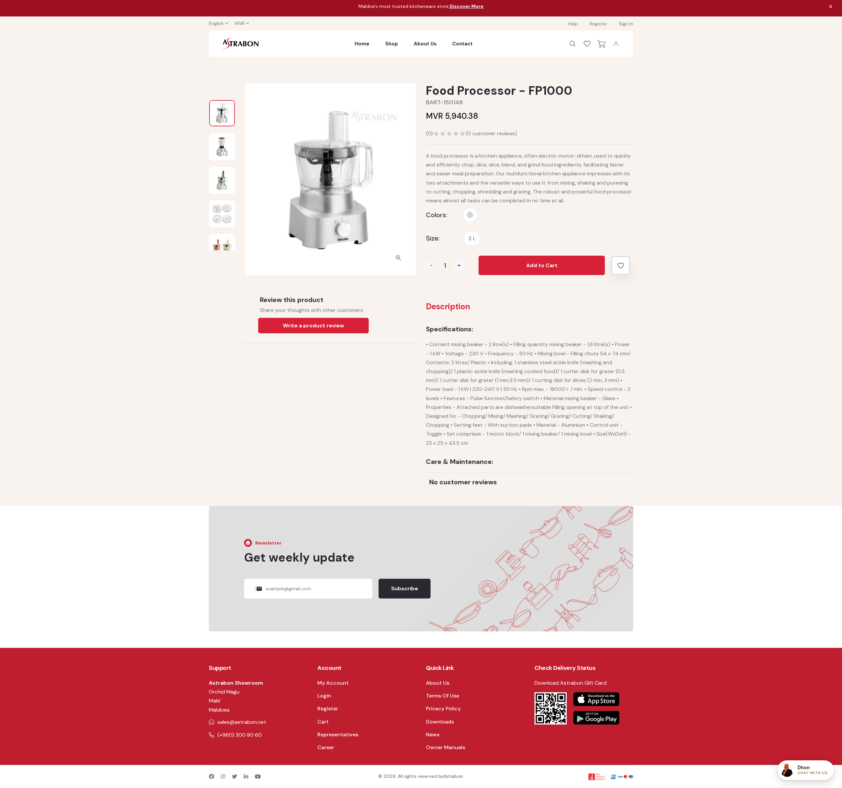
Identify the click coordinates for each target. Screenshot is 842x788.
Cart (323, 721)
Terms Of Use (442, 695)
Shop (391, 43)
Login (324, 695)
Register (598, 24)
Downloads (440, 721)
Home (362, 43)
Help (573, 24)
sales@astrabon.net (241, 722)
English (216, 23)
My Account (333, 682)
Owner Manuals (445, 747)
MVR (239, 23)
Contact (462, 43)
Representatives (337, 734)
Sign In (626, 24)
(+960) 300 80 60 (239, 734)
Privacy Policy (443, 708)
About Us (425, 43)
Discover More (466, 6)
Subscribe (404, 588)
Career (325, 747)
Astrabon (453, 776)
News (432, 734)
